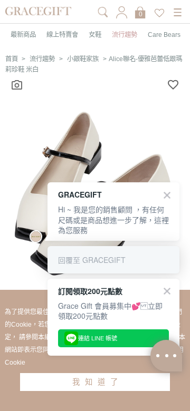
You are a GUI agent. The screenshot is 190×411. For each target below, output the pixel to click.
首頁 (11, 59)
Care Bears (164, 35)
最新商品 (23, 35)
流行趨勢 (124, 35)
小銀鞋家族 (83, 59)
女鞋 (95, 35)
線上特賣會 (62, 35)
